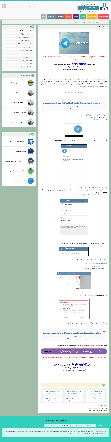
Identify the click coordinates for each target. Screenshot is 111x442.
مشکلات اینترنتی (28, 57)
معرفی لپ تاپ (29, 47)
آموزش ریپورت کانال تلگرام (68, 92)
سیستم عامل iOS (92, 16)
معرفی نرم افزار (28, 54)
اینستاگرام (83, 16)
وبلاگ (43, 16)
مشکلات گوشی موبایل (27, 50)
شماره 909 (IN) (103, 426)
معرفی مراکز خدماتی (27, 64)
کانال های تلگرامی (64, 426)
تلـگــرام (76, 16)
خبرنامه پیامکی (50, 426)
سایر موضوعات (51, 16)
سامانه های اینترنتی (27, 34)
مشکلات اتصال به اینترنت (26, 44)
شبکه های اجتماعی (28, 41)
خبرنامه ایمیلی (77, 426)
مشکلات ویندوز (28, 60)
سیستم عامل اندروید (103, 16)
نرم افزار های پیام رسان (27, 37)
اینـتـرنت (69, 16)
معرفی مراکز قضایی (27, 67)
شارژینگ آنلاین (89, 426)
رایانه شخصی (60, 16)
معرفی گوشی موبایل (27, 31)
